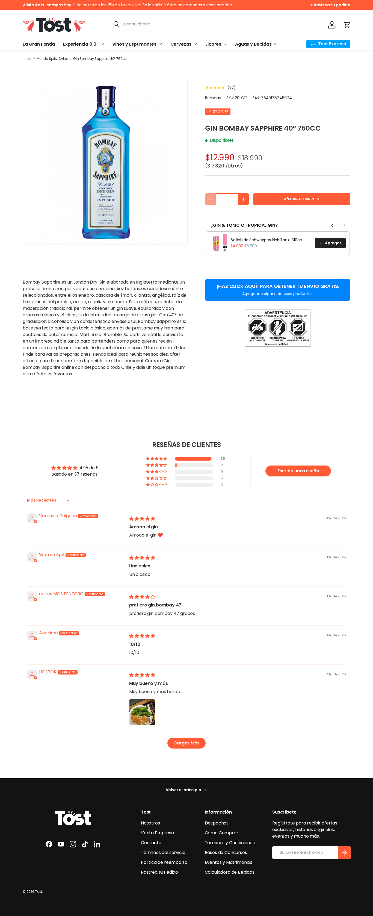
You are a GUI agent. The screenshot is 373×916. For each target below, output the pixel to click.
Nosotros (150, 823)
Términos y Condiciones (230, 843)
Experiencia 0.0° (80, 44)
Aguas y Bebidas (253, 44)
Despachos (217, 823)
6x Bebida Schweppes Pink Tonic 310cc (266, 240)
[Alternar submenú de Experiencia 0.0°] (102, 44)
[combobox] (204, 24)
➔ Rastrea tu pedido (330, 5)
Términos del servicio (163, 852)
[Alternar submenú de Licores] (225, 44)
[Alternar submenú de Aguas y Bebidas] (275, 44)
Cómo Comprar (221, 833)
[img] (142, 519)
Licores (213, 44)
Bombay (213, 98)
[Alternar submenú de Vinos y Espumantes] (160, 44)
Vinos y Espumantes (134, 44)
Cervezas (181, 44)
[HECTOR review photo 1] (142, 712)
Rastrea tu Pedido (159, 872)
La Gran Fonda (39, 44)
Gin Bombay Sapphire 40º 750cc (100, 58)
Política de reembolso (164, 862)
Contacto (151, 843)
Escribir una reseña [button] (298, 471)
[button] (347, 25)
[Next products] (344, 225)
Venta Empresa (157, 833)
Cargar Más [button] (186, 743)
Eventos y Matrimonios (229, 862)
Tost (38, 891)
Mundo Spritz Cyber (52, 58)
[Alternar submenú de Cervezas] (195, 44)
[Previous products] (332, 225)
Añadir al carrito (301, 199)
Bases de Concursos (226, 852)
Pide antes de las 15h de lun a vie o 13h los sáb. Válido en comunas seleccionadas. (128, 5)
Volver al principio (184, 790)
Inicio (27, 58)
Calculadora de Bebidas (229, 872)
